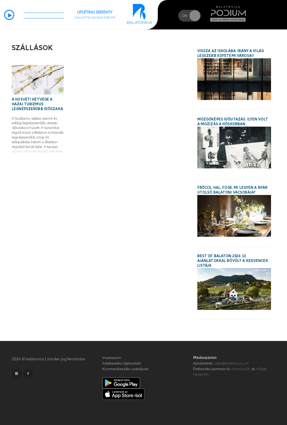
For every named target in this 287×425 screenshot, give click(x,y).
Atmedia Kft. (241, 369)
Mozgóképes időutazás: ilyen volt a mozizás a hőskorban (232, 121)
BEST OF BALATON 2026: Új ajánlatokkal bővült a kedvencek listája (232, 261)
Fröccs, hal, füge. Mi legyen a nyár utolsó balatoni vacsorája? (232, 190)
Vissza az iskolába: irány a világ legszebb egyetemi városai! (230, 53)
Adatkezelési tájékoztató (121, 363)
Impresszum (111, 358)
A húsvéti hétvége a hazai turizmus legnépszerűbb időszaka (37, 104)
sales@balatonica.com (231, 363)
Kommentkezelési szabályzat (125, 369)
